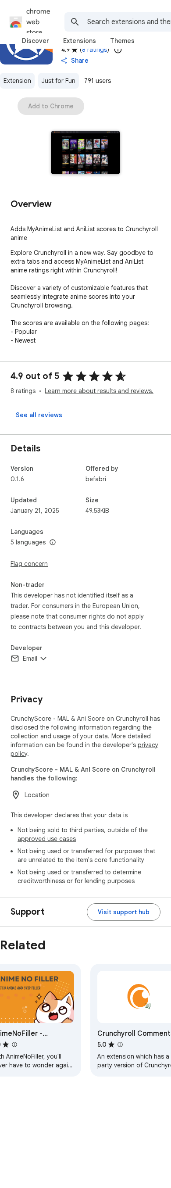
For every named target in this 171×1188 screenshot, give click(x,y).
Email (30, 658)
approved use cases (47, 839)
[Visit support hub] (123, 912)
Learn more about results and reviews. (99, 391)
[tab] (35, 41)
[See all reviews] (39, 415)
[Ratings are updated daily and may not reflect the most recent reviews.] (118, 49)
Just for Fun (58, 81)
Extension (17, 81)
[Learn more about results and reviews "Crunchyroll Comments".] (120, 1044)
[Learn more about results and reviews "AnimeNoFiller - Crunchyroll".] (14, 1044)
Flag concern (29, 564)
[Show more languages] (52, 542)
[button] (85, 153)
